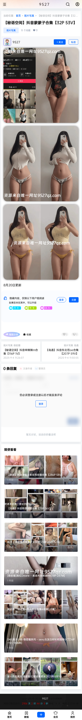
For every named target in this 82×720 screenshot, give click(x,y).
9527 (44, 698)
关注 (61, 42)
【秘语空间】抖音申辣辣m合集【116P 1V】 (20, 351)
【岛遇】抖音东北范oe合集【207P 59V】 (62, 351)
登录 (61, 299)
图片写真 (29, 15)
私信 (73, 42)
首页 (18, 15)
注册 (74, 299)
